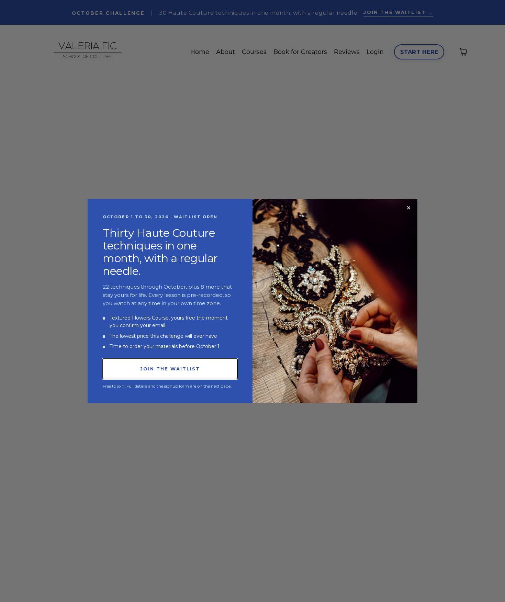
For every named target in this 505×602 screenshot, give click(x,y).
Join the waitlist (170, 368)
